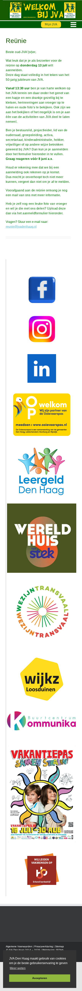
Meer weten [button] (18, 968)
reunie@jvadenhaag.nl (21, 226)
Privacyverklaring (43, 947)
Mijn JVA (51, 24)
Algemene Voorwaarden (19, 947)
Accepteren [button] (39, 978)
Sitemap (59, 947)
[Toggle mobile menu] (74, 24)
